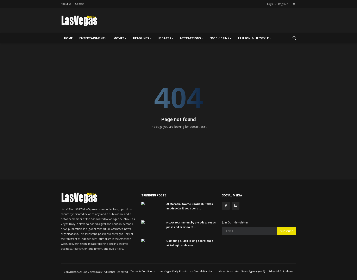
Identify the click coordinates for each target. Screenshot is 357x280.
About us (66, 4)
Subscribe (286, 231)
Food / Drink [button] (219, 38)
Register (283, 4)
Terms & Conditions (143, 271)
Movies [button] (118, 38)
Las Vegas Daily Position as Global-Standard (186, 271)
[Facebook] (226, 206)
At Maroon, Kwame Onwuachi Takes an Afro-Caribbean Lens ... (189, 206)
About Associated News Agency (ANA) (241, 271)
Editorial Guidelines (281, 271)
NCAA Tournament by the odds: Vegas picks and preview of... (191, 225)
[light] (294, 4)
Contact (79, 4)
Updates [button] (164, 38)
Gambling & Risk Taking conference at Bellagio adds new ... (189, 243)
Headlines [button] (141, 38)
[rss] (235, 206)
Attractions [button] (190, 38)
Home (68, 38)
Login (270, 4)
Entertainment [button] (92, 38)
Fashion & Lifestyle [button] (253, 38)
